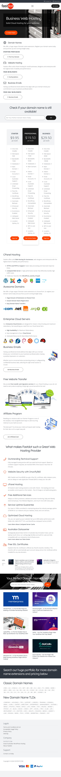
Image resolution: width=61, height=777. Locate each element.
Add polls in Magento (29, 560)
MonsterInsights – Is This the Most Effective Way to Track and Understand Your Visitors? (45, 610)
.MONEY (50, 707)
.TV (43, 688)
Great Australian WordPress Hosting (14, 743)
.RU (46, 690)
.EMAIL (5, 704)
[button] (32, 6)
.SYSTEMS (53, 704)
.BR (35, 692)
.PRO (41, 709)
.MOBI (47, 688)
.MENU (5, 707)
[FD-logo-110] (7, 6)
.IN (45, 692)
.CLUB (46, 709)
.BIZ (27, 688)
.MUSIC (20, 709)
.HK (24, 690)
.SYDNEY (40, 692)
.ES (27, 690)
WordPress (25, 276)
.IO (14, 711)
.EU (35, 688)
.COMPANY (6, 702)
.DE (36, 690)
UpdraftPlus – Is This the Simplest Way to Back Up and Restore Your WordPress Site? (15, 632)
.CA (15, 692)
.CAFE (25, 711)
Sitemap (5, 733)
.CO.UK (41, 690)
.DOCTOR (19, 711)
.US (14, 690)
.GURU (11, 704)
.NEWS (16, 713)
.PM (52, 690)
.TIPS (21, 702)
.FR (8, 692)
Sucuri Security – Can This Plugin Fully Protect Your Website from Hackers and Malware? (44, 656)
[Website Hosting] (5, 62)
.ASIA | (39, 688)
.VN (22, 692)
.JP (28, 692)
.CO (20, 688)
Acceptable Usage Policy (10, 729)
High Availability (12, 330)
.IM (49, 690)
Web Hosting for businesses (24, 259)
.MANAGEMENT (44, 704)
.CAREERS (35, 702)
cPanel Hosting (11, 254)
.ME (31, 688)
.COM (5, 688)
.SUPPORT (27, 702)
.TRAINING (42, 702)
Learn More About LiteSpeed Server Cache (21, 524)
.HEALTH (30, 711)
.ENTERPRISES (34, 704)
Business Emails (15, 83)
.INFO (5, 690)
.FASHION (38, 711)
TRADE (18, 707)
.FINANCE (42, 713)
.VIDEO (26, 709)
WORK (33, 707)
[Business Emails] (5, 83)
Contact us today (8, 754)
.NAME (52, 688)
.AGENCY (51, 711)
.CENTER (16, 704)
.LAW (4, 713)
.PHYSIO (5, 709)
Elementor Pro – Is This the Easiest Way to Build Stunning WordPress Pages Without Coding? (15, 657)
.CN (11, 692)
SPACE (24, 707)
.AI (10, 709)
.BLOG (15, 709)
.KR (31, 692)
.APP (31, 709)
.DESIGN (10, 713)
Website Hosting (15, 62)
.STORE (27, 713)
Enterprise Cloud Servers (16, 319)
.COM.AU (14, 688)
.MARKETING (34, 713)
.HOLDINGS (15, 702)
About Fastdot (7, 746)
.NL (17, 690)
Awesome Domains (13, 286)
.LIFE (51, 709)
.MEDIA (44, 711)
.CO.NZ (32, 690)
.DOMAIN (50, 702)
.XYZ (48, 713)
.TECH (21, 713)
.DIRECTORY (24, 704)
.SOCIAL (36, 709)
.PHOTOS (12, 707)
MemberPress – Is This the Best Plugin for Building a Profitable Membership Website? (15, 609)
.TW (4, 692)
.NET (23, 688)
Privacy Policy (7, 731)
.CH (18, 692)
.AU (9, 688)
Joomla (32, 276)
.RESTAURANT (7, 711)
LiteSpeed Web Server (14, 271)
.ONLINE (43, 707)
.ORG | (10, 690)
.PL (25, 692)
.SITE (28, 707)
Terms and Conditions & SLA (12, 727)
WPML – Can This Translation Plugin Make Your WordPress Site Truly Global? (44, 633)
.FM (20, 690)
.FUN (38, 707)
